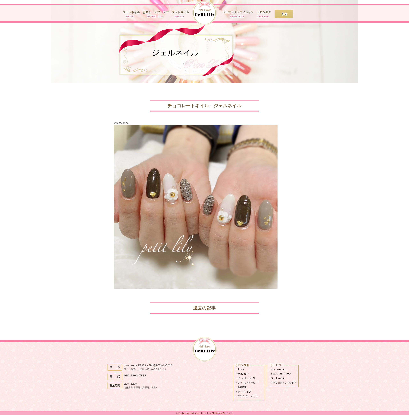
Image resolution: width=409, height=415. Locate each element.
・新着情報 (241, 387)
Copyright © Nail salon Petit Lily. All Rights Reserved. (204, 413)
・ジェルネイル (277, 369)
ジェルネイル (131, 14)
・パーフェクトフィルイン (282, 382)
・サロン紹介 (242, 373)
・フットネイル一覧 (245, 382)
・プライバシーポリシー (247, 396)
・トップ (239, 369)
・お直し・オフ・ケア (280, 373)
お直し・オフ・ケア (156, 14)
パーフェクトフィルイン (238, 14)
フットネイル (180, 14)
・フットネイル (277, 378)
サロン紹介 (264, 14)
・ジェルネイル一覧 (245, 378)
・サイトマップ (243, 391)
